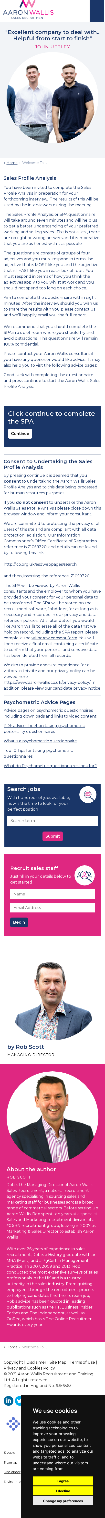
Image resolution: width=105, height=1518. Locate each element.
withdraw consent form (54, 638)
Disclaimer (36, 1362)
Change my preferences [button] (63, 1501)
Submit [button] (52, 836)
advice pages (83, 365)
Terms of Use (82, 1362)
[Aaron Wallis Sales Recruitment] (28, 9)
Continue (20, 433)
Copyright (13, 1362)
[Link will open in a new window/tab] (8, 1401)
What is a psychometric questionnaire (40, 741)
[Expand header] (97, 11)
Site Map (58, 1362)
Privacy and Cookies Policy (29, 1368)
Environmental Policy (20, 1481)
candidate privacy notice (76, 688)
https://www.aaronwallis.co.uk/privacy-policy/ (47, 682)
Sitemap (10, 1462)
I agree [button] (63, 1481)
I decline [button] (63, 1491)
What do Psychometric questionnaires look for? (50, 765)
